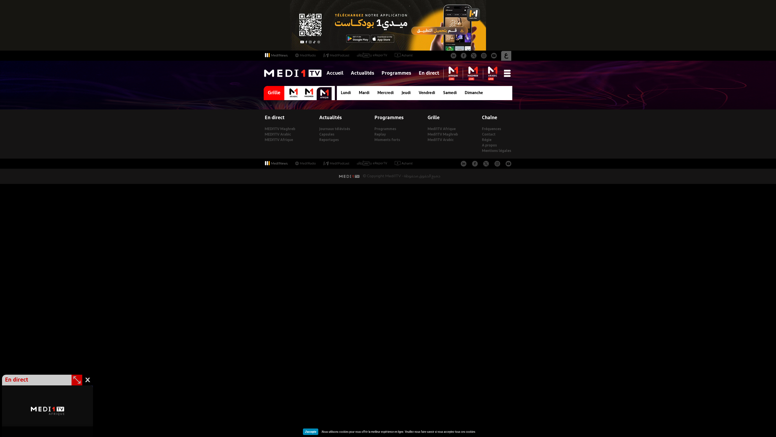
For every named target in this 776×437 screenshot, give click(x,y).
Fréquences (491, 129)
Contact (489, 135)
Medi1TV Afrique (442, 129)
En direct (429, 73)
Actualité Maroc (388, 186)
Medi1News (279, 55)
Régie (486, 140)
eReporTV (380, 55)
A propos (489, 145)
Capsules (326, 135)
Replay (380, 135)
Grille (274, 92)
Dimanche (474, 93)
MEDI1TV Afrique (279, 140)
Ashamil (407, 55)
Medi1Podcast (339, 55)
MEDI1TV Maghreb (280, 129)
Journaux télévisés (334, 129)
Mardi (364, 93)
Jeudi (406, 93)
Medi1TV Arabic (441, 140)
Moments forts (387, 140)
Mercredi (385, 93)
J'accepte (310, 432)
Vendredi (427, 93)
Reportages (329, 140)
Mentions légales (496, 151)
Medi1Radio (308, 55)
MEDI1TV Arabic (278, 135)
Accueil (335, 73)
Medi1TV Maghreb (443, 135)
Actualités (362, 73)
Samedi (450, 93)
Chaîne (489, 118)
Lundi (346, 93)
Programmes (396, 73)
